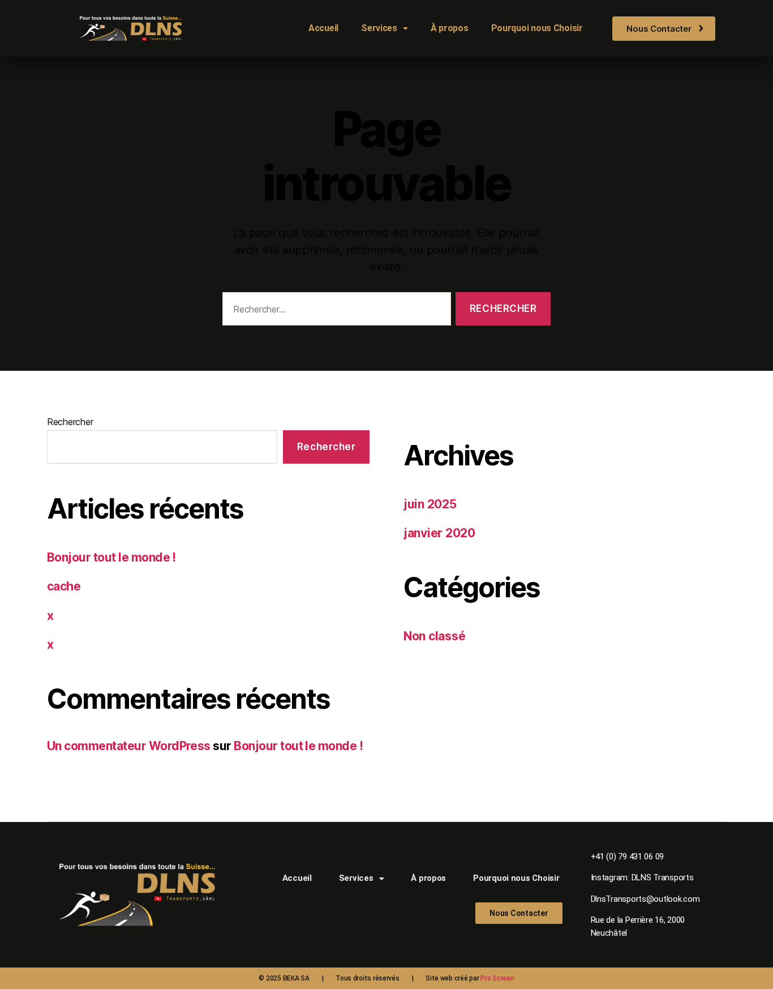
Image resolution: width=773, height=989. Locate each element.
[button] (384, 28)
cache (63, 586)
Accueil (323, 28)
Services (379, 28)
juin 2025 (430, 504)
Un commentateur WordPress (129, 746)
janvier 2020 (439, 533)
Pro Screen (497, 978)
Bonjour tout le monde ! (111, 557)
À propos (450, 28)
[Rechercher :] (334, 311)
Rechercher (70, 421)
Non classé (434, 636)
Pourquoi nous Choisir (537, 28)
